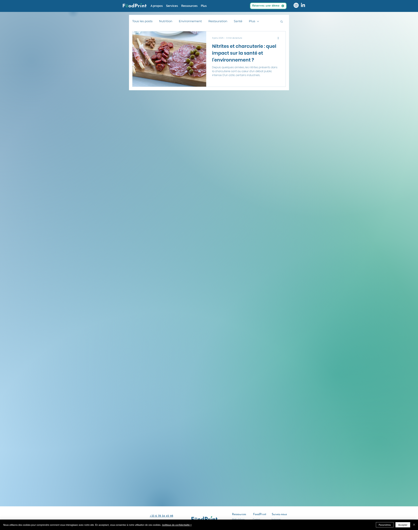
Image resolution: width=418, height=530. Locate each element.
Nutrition (165, 21)
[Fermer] (414, 524)
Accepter (402, 524)
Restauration (217, 21)
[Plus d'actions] (279, 38)
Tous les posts (142, 21)
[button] (281, 21)
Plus (252, 21)
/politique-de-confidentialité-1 (177, 524)
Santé (238, 21)
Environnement (190, 21)
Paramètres (385, 524)
